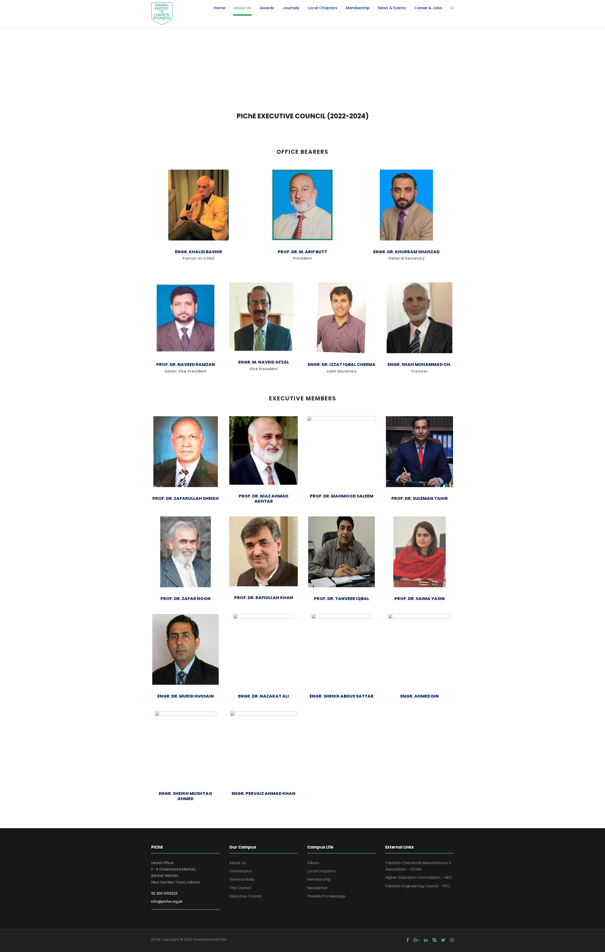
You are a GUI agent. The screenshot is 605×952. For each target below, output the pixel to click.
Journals (291, 8)
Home (219, 8)
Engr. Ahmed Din (419, 696)
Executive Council (245, 896)
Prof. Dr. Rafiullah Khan (263, 597)
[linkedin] (426, 940)
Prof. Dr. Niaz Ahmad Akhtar (263, 498)
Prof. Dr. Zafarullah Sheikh (185, 498)
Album (313, 863)
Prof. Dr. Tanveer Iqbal (341, 598)
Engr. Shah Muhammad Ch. (419, 364)
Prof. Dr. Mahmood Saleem (341, 496)
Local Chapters (322, 8)
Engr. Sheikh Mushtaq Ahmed (185, 796)
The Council (240, 888)
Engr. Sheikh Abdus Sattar (342, 696)
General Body (242, 879)
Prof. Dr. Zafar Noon (185, 598)
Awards (267, 8)
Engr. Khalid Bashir (198, 252)
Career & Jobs (428, 8)
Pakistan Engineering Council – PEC (417, 886)
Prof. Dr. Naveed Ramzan (185, 364)
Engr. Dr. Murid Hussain (185, 696)
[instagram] (452, 940)
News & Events (392, 8)
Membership (358, 8)
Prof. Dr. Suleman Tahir (419, 498)
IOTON (220, 939)
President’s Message (326, 896)
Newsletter (317, 888)
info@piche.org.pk (166, 901)
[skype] (434, 940)
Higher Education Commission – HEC (418, 877)
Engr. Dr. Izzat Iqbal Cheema (342, 364)
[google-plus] (416, 940)
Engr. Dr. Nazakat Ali (263, 696)
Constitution (240, 871)
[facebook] (407, 940)
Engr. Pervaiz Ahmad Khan (263, 793)
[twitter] (443, 940)
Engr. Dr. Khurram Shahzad (406, 252)
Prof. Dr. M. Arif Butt (302, 252)
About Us (242, 8)
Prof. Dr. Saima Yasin (419, 598)
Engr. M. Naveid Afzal (263, 362)
